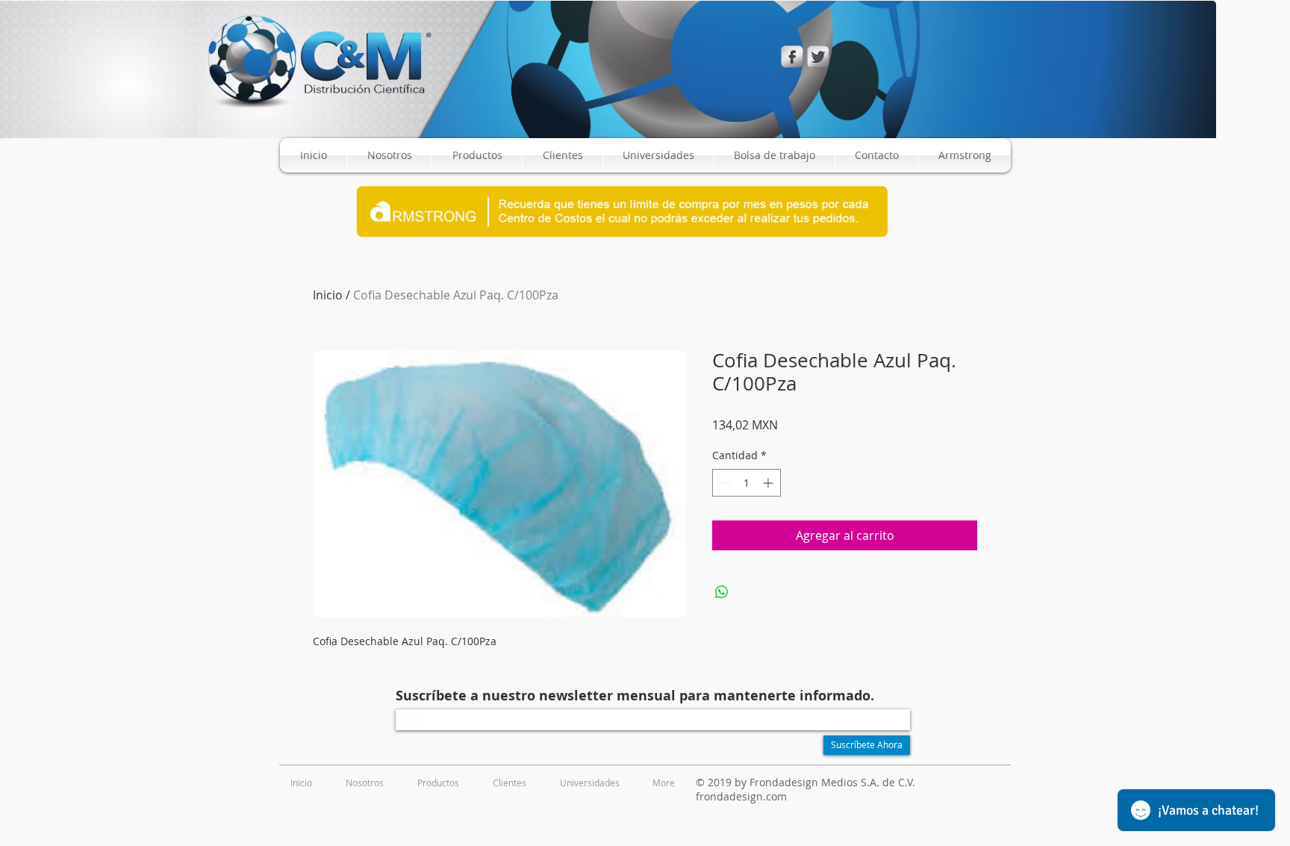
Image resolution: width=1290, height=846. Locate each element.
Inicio (328, 295)
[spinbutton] (746, 483)
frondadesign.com (741, 796)
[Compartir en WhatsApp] (722, 592)
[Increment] (769, 483)
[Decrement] (723, 483)
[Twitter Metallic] (818, 57)
